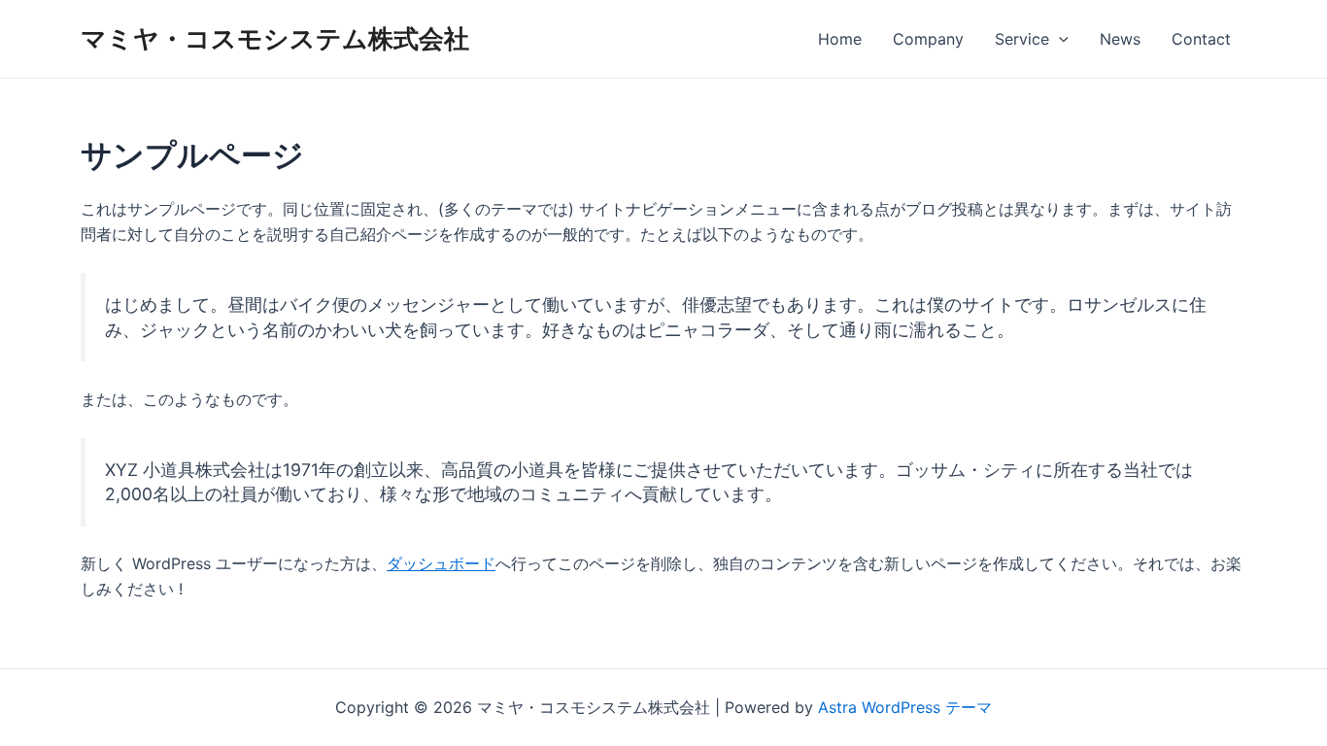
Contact (1201, 39)
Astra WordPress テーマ (905, 707)
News (1120, 39)
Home (840, 39)
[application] (1059, 39)
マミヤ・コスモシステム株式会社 (275, 38)
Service (1022, 39)
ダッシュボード (441, 563)
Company (928, 39)
